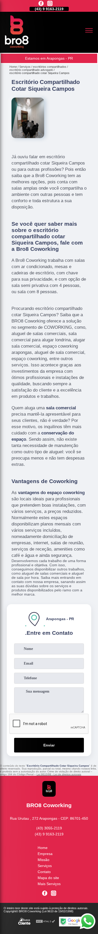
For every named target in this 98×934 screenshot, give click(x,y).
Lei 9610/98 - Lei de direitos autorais (59, 774)
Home (43, 848)
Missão (43, 860)
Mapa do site (48, 878)
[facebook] (41, 4)
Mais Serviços (49, 884)
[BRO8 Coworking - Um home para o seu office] (16, 47)
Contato (44, 872)
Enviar (49, 745)
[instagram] (50, 4)
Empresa (45, 854)
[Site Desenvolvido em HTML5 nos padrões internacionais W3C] (45, 922)
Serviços (45, 866)
